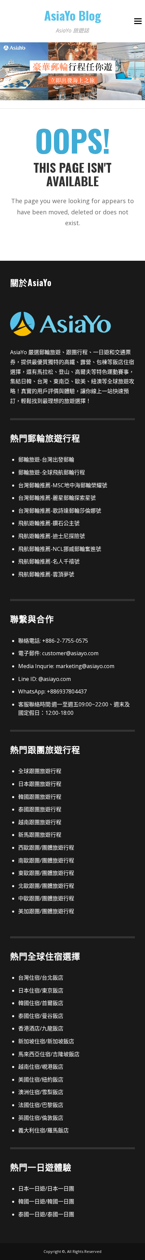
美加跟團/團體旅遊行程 (46, 911)
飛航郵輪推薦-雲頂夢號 (46, 574)
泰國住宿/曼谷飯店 (40, 1016)
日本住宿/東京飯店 (40, 990)
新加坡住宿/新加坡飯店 (46, 1041)
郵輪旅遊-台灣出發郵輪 (46, 459)
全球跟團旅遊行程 (39, 771)
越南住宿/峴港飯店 (40, 1066)
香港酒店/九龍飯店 (40, 1028)
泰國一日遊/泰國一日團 (46, 1214)
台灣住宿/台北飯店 (40, 977)
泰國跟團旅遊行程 (39, 809)
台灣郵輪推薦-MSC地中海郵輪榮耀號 (62, 485)
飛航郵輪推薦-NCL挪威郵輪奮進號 (59, 549)
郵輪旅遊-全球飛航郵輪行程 (51, 472)
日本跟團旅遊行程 (39, 784)
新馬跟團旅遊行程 (39, 834)
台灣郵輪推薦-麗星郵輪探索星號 (57, 497)
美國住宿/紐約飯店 (40, 1079)
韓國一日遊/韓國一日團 (46, 1201)
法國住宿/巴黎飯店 (40, 1105)
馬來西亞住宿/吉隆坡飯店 (49, 1054)
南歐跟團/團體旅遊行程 (46, 860)
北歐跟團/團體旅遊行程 (46, 886)
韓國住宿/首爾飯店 (40, 1003)
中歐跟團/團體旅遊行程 (46, 898)
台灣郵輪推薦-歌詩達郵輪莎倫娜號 (59, 510)
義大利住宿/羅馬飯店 (43, 1130)
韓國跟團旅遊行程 (39, 796)
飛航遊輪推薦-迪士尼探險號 (51, 536)
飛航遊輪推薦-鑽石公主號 (49, 523)
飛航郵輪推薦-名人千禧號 (49, 561)
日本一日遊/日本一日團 (46, 1188)
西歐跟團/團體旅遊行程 (46, 847)
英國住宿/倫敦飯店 (40, 1118)
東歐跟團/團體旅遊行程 (46, 873)
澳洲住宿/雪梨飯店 (40, 1092)
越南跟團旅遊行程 (39, 822)
